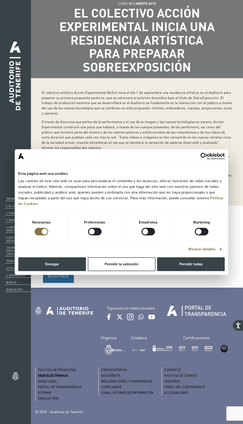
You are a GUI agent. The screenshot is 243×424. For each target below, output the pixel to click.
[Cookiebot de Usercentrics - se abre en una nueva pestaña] (204, 156)
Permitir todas (191, 264)
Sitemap (44, 393)
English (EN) (14, 289)
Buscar (11, 282)
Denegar (52, 264)
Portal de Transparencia (60, 387)
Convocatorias (114, 370)
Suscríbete (110, 375)
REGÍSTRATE (58, 276)
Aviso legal (47, 381)
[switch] (95, 231)
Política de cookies (180, 375)
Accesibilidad (176, 393)
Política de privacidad (57, 370)
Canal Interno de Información (127, 393)
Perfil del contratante (184, 387)
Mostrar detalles (202, 249)
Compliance (111, 387)
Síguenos (172, 381)
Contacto (172, 370)
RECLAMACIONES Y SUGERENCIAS (126, 381)
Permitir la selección (121, 264)
